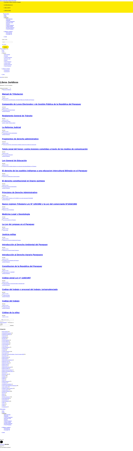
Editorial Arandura (5, 357)
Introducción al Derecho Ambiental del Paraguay (25, 244)
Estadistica (4, 377)
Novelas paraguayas (6, 396)
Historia (3, 379)
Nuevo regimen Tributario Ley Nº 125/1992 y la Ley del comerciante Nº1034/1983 (39, 204)
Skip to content (2, 0)
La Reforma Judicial (11, 127)
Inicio (1, 77)
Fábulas (3, 378)
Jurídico (7, 122)
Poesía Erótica (4, 399)
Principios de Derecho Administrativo (19, 192)
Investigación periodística (6, 384)
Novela (3, 395)
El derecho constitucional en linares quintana (23, 181)
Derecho (3, 122)
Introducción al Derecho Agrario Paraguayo (22, 255)
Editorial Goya (4, 365)
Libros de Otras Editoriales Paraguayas (9, 385)
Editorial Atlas (4, 358)
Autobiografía (4, 337)
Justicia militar (9, 234)
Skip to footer (13, 0)
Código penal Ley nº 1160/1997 (16, 278)
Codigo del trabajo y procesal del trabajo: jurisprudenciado (30, 289)
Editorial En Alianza (5, 362)
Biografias (4, 338)
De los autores (4, 352)
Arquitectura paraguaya (6, 334)
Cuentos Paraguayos (6, 351)
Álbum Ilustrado (5, 331)
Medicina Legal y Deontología (16, 214)
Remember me (11, 322)
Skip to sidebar (8, 0)
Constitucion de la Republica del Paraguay (22, 266)
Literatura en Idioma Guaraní (7, 388)
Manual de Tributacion (12, 94)
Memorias (4, 392)
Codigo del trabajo (10, 301)
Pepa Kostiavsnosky (6, 398)
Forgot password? (3, 322)
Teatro (3, 405)
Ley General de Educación (14, 160)
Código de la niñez (11, 312)
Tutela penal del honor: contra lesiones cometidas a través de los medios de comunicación (45, 149)
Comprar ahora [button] (5, 98)
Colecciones (4, 345)
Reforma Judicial (12, 122)
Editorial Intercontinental (6, 367)
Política (3, 402)
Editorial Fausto (5, 364)
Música (3, 394)
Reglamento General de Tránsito (17, 116)
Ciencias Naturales (5, 340)
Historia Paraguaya (5, 381)
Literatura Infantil (5, 389)
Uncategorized (4, 406)
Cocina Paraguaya (5, 344)
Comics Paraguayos (6, 347)
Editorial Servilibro (5, 368)
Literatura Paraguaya (6, 111)
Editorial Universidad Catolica (7, 371)
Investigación (4, 382)
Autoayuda (4, 335)
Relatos (3, 404)
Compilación (4, 348)
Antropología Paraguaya (6, 333)
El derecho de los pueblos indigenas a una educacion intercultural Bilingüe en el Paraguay (44, 171)
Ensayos (3, 375)
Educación (4, 372)
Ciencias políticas (5, 341)
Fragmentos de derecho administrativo (20, 139)
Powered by (2, 444)
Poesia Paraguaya (5, 401)
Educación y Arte (5, 374)
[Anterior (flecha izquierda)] (0, 450)
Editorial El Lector (5, 361)
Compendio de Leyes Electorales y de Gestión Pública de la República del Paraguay (41, 104)
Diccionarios (4, 355)
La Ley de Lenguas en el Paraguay (18, 224)
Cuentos (3, 350)
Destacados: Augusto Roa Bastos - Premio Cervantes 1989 (13, 354)
